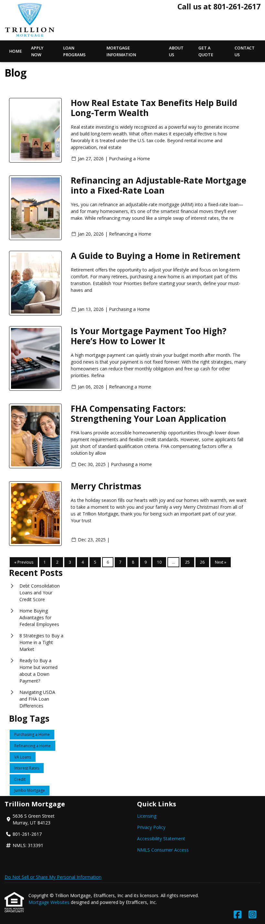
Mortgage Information (121, 51)
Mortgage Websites (49, 902)
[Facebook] (237, 914)
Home (15, 51)
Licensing (146, 816)
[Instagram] (252, 914)
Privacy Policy (151, 827)
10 (159, 562)
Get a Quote (205, 51)
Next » (220, 562)
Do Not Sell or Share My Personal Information (53, 877)
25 (187, 562)
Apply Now (37, 51)
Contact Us (245, 51)
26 (202, 562)
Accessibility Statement (161, 838)
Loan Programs (74, 51)
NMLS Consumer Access (163, 850)
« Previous (23, 562)
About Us (176, 51)
